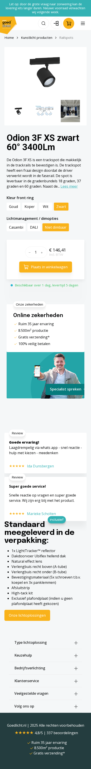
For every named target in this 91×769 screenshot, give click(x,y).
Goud (13, 206)
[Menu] (82, 23)
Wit (45, 206)
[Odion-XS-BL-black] (45, 71)
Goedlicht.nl (17, 725)
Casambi (16, 227)
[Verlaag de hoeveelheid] (29, 252)
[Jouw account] (56, 23)
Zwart (61, 206)
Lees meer (69, 186)
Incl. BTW (56, 254)
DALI (34, 227)
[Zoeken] (43, 23)
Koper (30, 206)
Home (9, 37)
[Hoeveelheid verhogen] (43, 252)
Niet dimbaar (55, 227)
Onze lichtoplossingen (27, 615)
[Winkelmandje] (68, 23)
